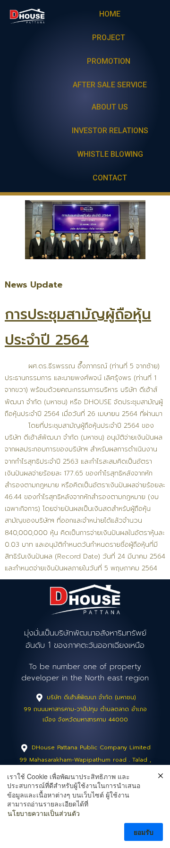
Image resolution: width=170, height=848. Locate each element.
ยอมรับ (143, 832)
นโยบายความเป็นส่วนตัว (44, 813)
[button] (110, 14)
